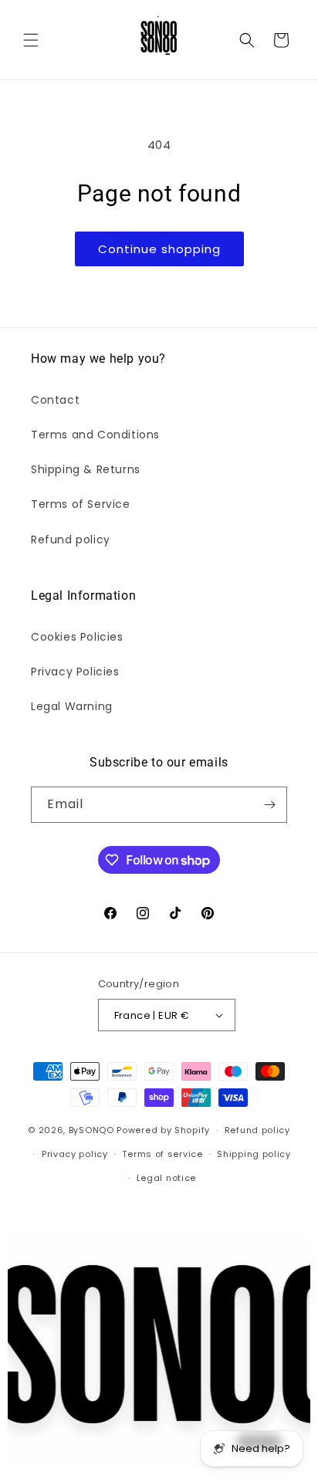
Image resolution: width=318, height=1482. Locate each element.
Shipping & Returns (85, 469)
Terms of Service (80, 504)
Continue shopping (159, 249)
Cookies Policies (77, 637)
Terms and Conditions (95, 434)
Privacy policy (75, 1154)
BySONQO (91, 1130)
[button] (31, 40)
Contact (55, 400)
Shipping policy (254, 1154)
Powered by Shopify (163, 1130)
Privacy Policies (75, 671)
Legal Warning (72, 706)
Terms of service (162, 1154)
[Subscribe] (269, 805)
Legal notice (166, 1178)
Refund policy (70, 539)
